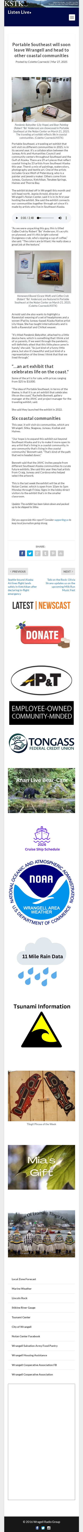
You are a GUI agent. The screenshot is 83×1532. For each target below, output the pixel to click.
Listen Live (19, 12)
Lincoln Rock (19, 1298)
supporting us (61, 519)
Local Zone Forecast (24, 1279)
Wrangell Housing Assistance (29, 1355)
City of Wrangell (21, 1326)
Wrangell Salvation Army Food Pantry (35, 1345)
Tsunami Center (21, 1317)
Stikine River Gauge (23, 1307)
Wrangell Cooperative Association (32, 1374)
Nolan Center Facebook (26, 1336)
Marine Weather (22, 1288)
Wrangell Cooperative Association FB (34, 1365)
